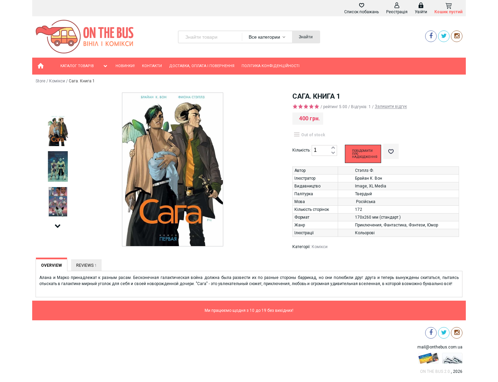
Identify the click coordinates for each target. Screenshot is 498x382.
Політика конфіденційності (270, 66)
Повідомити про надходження (364, 154)
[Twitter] (443, 36)
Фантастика (395, 225)
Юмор (432, 225)
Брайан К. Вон (368, 178)
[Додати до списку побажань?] (391, 151)
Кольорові (365, 232)
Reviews (86, 265)
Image (361, 186)
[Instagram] (456, 36)
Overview (51, 265)
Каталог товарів (77, 66)
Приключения (368, 225)
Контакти (152, 66)
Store (40, 81)
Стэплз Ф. (364, 170)
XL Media (377, 186)
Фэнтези (417, 225)
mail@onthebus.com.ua (439, 347)
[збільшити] (333, 147)
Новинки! (125, 66)
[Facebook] (431, 36)
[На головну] (40, 66)
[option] (57, 131)
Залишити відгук (391, 106)
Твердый (363, 194)
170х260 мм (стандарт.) (378, 217)
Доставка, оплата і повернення (201, 66)
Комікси (57, 81)
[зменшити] (333, 153)
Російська (365, 201)
